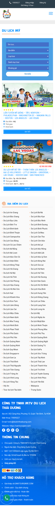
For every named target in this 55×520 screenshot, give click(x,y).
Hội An (6, 386)
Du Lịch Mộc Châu (11, 313)
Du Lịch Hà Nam (38, 269)
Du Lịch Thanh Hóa (39, 366)
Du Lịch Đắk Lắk (37, 253)
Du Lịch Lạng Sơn (38, 305)
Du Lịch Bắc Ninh (38, 220)
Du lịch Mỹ (35, 313)
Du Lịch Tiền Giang (11, 370)
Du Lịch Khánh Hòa (11, 297)
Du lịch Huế (8, 293)
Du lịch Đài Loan (10, 253)
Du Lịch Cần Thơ (38, 237)
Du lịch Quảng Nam (11, 341)
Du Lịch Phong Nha (39, 329)
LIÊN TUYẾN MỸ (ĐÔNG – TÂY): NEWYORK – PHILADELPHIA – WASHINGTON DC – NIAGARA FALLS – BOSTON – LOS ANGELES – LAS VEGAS (26, 115)
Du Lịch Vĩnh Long (11, 378)
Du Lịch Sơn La (9, 358)
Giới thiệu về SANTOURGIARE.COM (19, 484)
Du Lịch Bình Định (10, 229)
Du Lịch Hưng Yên (38, 293)
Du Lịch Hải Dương (39, 277)
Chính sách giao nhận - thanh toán (19, 500)
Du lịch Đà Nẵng (10, 249)
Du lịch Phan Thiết (11, 329)
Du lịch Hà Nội (9, 273)
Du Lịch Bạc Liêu (10, 220)
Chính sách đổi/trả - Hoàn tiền (17, 492)
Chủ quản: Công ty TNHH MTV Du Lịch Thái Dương (25, 443)
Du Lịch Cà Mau (37, 233)
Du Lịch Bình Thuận (11, 233)
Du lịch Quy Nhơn (10, 349)
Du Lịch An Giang (10, 212)
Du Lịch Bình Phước (39, 229)
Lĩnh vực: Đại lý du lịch (13, 459)
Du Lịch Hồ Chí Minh (39, 285)
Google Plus (12, 430)
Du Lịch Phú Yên (10, 337)
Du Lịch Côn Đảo (38, 241)
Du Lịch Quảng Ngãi (39, 341)
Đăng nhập (29, 3)
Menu (51, 13)
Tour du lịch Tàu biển (12, 390)
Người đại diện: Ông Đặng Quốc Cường (20, 447)
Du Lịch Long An (38, 309)
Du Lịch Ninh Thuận (39, 325)
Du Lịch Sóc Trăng (39, 353)
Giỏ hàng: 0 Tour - (27, 5)
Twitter (8, 430)
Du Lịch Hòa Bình (38, 289)
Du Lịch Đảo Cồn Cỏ (11, 257)
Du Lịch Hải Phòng (11, 281)
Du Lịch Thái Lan (38, 362)
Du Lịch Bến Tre (10, 225)
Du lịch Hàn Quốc (38, 281)
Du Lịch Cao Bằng (11, 241)
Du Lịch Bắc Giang (11, 216)
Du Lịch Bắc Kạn (38, 216)
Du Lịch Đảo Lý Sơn (39, 257)
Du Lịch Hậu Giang (11, 285)
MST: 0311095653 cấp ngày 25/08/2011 (22, 451)
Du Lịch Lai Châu (38, 301)
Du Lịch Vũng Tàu (10, 382)
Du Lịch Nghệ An (38, 317)
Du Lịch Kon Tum (10, 301)
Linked (17, 430)
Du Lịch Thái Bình (10, 362)
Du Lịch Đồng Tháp (11, 265)
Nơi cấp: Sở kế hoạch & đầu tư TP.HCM (20, 455)
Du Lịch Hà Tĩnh (10, 277)
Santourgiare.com (33, 517)
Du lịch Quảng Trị (38, 345)
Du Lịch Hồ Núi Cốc (11, 289)
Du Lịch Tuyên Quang (40, 374)
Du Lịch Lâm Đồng (11, 305)
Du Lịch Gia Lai (37, 265)
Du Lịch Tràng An (10, 374)
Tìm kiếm (27, 74)
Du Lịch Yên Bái (37, 382)
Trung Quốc (36, 390)
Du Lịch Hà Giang (10, 269)
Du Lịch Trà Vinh (38, 370)
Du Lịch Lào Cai (10, 309)
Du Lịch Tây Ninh (38, 358)
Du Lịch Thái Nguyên (12, 366)
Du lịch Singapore (11, 353)
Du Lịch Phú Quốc (10, 333)
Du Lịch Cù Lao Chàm (12, 245)
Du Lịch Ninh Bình (10, 325)
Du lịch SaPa (36, 349)
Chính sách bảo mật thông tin (17, 496)
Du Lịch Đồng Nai (38, 261)
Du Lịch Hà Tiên (37, 273)
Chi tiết (27, 132)
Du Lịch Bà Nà (37, 212)
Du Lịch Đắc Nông (38, 249)
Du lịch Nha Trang (11, 321)
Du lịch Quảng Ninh (11, 345)
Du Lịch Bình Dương (39, 225)
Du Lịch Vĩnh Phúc (38, 378)
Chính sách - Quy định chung (16, 488)
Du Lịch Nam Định (11, 317)
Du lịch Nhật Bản (38, 321)
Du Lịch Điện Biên (10, 261)
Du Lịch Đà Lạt (37, 245)
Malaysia (35, 386)
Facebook (3, 430)
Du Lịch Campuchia (11, 237)
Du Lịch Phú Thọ (38, 333)
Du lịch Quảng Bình (39, 337)
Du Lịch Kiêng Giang (39, 297)
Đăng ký (43, 3)
